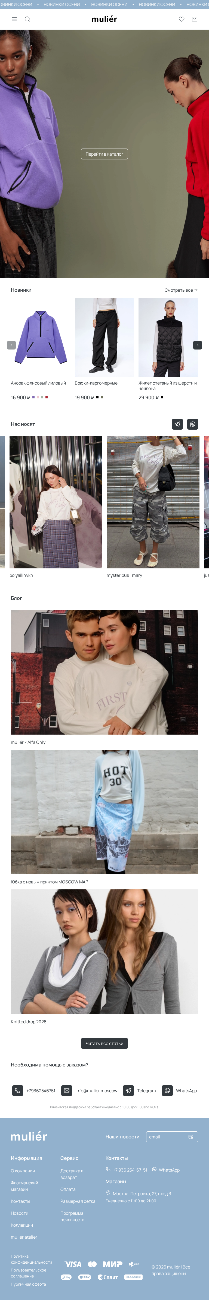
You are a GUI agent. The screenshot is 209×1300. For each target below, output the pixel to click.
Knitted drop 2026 (29, 1022)
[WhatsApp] (192, 424)
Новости (19, 1213)
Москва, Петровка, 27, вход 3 (141, 1194)
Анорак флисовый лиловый (38, 383)
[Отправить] (190, 1136)
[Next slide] (197, 345)
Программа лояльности (72, 1216)
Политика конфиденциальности (31, 1259)
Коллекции (22, 1225)
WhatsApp (169, 1170)
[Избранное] (181, 19)
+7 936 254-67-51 (129, 1170)
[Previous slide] (11, 345)
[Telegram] (177, 424)
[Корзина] (194, 19)
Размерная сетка (78, 1201)
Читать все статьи (104, 1043)
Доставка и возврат (72, 1174)
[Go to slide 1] (21, 375)
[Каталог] (14, 19)
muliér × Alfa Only (28, 742)
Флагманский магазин (24, 1186)
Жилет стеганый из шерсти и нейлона (168, 385)
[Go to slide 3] (60, 375)
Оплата (68, 1189)
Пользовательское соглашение (28, 1273)
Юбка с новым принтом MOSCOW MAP (49, 882)
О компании (23, 1171)
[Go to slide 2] (40, 375)
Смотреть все (179, 290)
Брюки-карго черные (96, 383)
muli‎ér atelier (24, 1237)
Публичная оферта (28, 1284)
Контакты (20, 1201)
